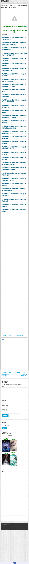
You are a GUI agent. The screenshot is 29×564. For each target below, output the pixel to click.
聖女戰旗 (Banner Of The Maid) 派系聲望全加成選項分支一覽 (21, 374)
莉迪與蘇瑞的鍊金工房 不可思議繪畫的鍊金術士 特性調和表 (8, 374)
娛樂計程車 (5, 1)
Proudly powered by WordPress (8, 525)
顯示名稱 (4, 400)
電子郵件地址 (5, 405)
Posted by (7, 335)
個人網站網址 (5, 410)
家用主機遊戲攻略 (19, 335)
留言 (3, 386)
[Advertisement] (14, 275)
